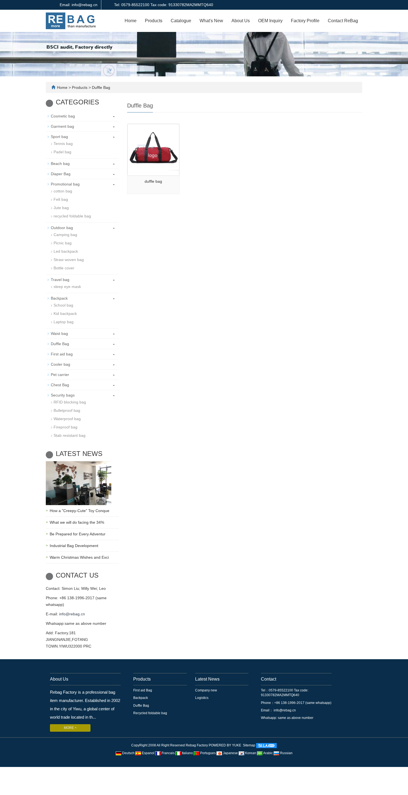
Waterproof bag (67, 419)
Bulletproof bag (67, 410)
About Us (240, 20)
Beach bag (60, 163)
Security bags (63, 395)
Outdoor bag (62, 227)
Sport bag (59, 136)
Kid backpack (65, 313)
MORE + (70, 728)
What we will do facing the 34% (77, 522)
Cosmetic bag (63, 116)
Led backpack (66, 251)
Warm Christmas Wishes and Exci (79, 557)
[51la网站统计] (266, 746)
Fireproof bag (65, 427)
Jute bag (61, 207)
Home (131, 20)
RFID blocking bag (70, 402)
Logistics (201, 698)
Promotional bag (65, 184)
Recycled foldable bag (150, 713)
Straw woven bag (69, 259)
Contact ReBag (343, 20)
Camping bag (65, 234)
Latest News (207, 679)
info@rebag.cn (72, 614)
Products (153, 20)
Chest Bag (60, 385)
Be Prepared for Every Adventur (77, 534)
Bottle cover (64, 268)
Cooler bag (60, 364)
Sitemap (249, 746)
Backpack (59, 298)
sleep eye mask (67, 286)
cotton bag (63, 191)
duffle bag (153, 181)
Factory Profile (305, 20)
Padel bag (62, 152)
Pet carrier (60, 374)
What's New (211, 20)
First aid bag (62, 354)
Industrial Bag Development (74, 545)
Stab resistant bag (69, 435)
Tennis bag (63, 143)
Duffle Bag (100, 87)
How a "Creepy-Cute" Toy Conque (79, 510)
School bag (63, 305)
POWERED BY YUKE (225, 746)
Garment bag (62, 126)
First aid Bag (142, 690)
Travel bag (60, 279)
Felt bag (61, 199)
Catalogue (181, 20)
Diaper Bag (60, 174)
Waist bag (59, 333)
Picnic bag (63, 243)
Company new (206, 690)
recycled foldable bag (72, 216)
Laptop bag (64, 322)
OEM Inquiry (270, 20)
